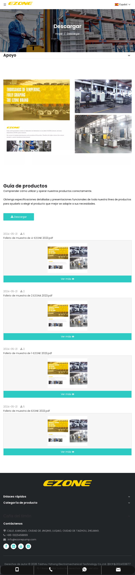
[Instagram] (28, 546)
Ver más (66, 279)
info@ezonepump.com (22, 539)
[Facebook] (6, 546)
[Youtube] (21, 546)
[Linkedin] (13, 546)
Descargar (20, 217)
